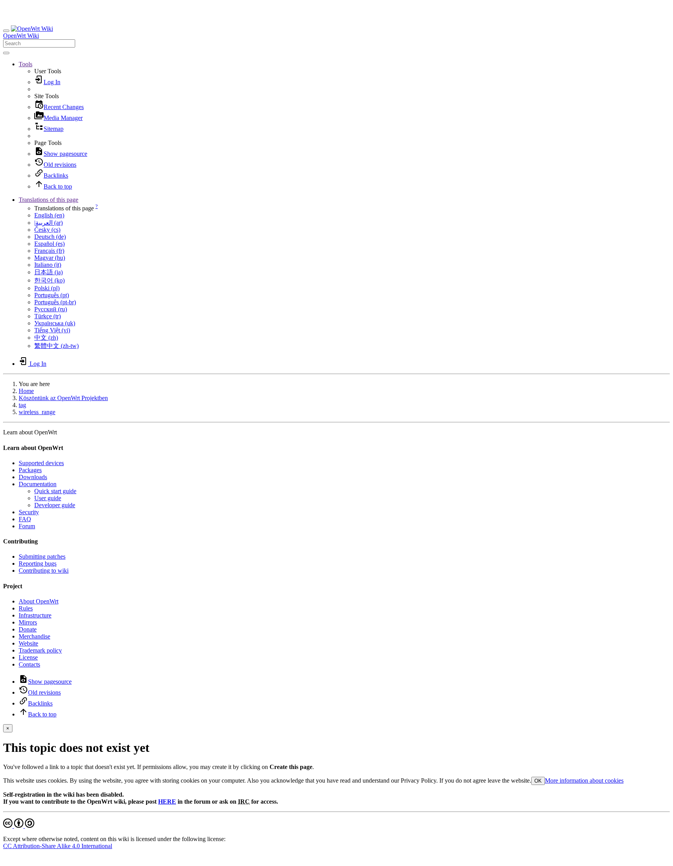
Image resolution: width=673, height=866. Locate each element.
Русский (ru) (50, 309)
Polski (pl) (47, 288)
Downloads (33, 477)
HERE (167, 801)
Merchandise (34, 636)
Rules (26, 608)
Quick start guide (55, 491)
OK (538, 781)
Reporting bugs (37, 563)
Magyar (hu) (49, 257)
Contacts (29, 664)
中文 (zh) (46, 337)
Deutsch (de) (50, 236)
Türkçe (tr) (47, 316)
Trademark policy (40, 650)
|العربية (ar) (48, 222)
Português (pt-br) (55, 302)
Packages (30, 470)
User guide (47, 498)
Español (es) (49, 243)
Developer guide (54, 505)
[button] (25, 64)
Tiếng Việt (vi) (52, 330)
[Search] (6, 53)
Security (29, 512)
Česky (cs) (47, 229)
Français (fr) (49, 250)
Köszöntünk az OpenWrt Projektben (63, 398)
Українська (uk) (54, 323)
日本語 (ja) (48, 272)
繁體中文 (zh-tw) (56, 345)
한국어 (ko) (49, 280)
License (28, 657)
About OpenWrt (38, 601)
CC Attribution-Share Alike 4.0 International (57, 846)
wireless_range (37, 412)
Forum (27, 526)
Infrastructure (35, 615)
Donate (28, 629)
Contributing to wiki (44, 570)
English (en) (49, 215)
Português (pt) (51, 295)
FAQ (25, 519)
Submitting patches (42, 556)
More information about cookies (584, 780)
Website (28, 643)
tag (22, 405)
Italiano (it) (47, 264)
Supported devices (41, 463)
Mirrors (28, 622)
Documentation (37, 484)
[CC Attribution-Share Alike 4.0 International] (18, 825)
